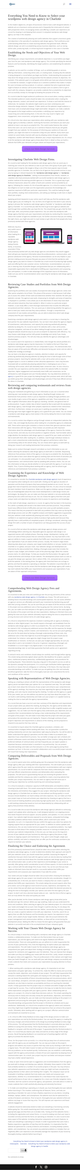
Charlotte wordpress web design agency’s (43, 479)
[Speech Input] (25, 1150)
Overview (23, 1144)
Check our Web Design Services (40, 148)
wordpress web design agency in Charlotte (29, 597)
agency (10, 376)
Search (23, 1150)
